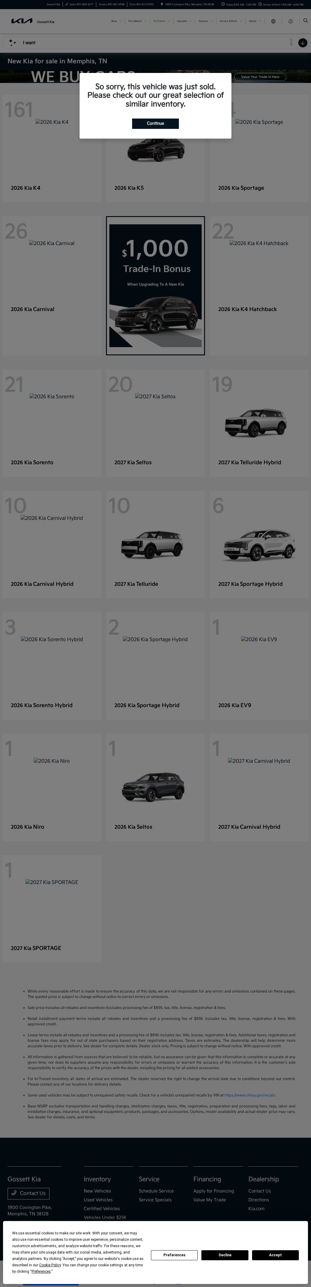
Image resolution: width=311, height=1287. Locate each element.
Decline (225, 1255)
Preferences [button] (41, 1271)
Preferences (174, 1255)
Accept (275, 1255)
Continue (155, 123)
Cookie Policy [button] (50, 1265)
